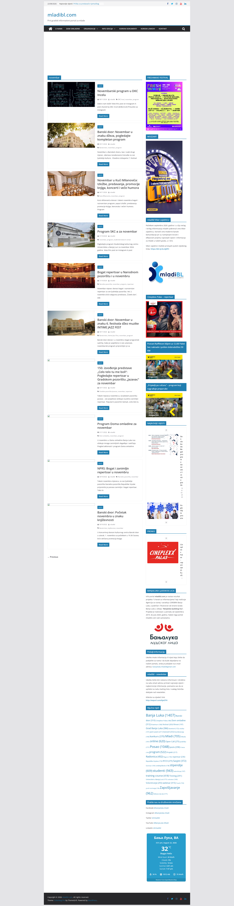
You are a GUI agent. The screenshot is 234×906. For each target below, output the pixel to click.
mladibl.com (62, 14)
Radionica (154, 756)
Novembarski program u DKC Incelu (117, 93)
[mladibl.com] (50, 29)
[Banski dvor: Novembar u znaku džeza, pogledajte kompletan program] (71, 135)
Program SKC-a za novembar (117, 231)
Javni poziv (156, 732)
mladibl (112, 99)
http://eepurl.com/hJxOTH (156, 700)
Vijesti (100, 86)
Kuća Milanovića (104, 196)
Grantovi (174, 729)
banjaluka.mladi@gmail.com (164, 667)
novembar (128, 99)
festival (168, 724)
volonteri (173, 779)
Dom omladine (73, 29)
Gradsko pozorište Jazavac (108, 391)
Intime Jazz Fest (113, 335)
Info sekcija (107, 29)
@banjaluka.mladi (161, 808)
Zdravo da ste (161, 794)
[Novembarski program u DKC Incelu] (71, 94)
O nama (58, 29)
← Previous (53, 557)
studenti (163, 770)
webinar (169, 782)
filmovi (178, 724)
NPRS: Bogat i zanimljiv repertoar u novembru (113, 470)
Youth (180, 783)
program (136, 99)
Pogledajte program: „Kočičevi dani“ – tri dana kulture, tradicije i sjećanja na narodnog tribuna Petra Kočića (181, 485)
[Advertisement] (117, 57)
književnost (112, 528)
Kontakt (163, 29)
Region (167, 757)
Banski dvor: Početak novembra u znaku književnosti (111, 516)
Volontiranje (154, 783)
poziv (175, 747)
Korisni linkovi (148, 29)
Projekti (172, 752)
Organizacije (89, 29)
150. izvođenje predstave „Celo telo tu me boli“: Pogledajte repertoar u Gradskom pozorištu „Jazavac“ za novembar (118, 375)
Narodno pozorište (105, 284)
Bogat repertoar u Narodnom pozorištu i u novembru (117, 274)
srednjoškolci (162, 766)
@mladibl (156, 818)
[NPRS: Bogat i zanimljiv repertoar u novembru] (71, 471)
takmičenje (179, 771)
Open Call (173, 741)
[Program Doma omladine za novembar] (71, 427)
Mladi (172, 736)
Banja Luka (160, 715)
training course (157, 775)
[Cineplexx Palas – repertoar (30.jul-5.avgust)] (162, 552)
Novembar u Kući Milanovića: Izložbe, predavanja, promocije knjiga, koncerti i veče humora (118, 184)
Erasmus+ (156, 724)
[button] (96, 28)
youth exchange (152, 788)
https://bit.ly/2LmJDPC (160, 249)
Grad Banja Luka (157, 728)
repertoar (130, 284)
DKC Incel (121, 99)
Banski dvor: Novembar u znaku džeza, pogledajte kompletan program (114, 135)
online (157, 741)
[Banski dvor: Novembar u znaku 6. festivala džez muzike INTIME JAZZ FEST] (71, 323)
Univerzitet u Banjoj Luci (156, 779)
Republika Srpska (154, 761)
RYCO (168, 761)
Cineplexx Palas (163, 720)
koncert (169, 731)
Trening (175, 775)
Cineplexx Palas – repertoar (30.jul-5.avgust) (181, 563)
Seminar (151, 766)
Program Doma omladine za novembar (116, 426)
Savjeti (179, 760)
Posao (159, 746)
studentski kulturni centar (122, 240)
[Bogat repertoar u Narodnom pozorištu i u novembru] (71, 275)
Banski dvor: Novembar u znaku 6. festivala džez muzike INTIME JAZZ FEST (118, 323)
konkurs (157, 736)
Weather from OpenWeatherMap (166, 880)
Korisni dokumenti (128, 29)
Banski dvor (103, 148)
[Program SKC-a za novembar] (71, 234)
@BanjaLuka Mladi (161, 823)
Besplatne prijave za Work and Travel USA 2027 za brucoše (85, 5)
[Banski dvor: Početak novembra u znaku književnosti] (71, 515)
